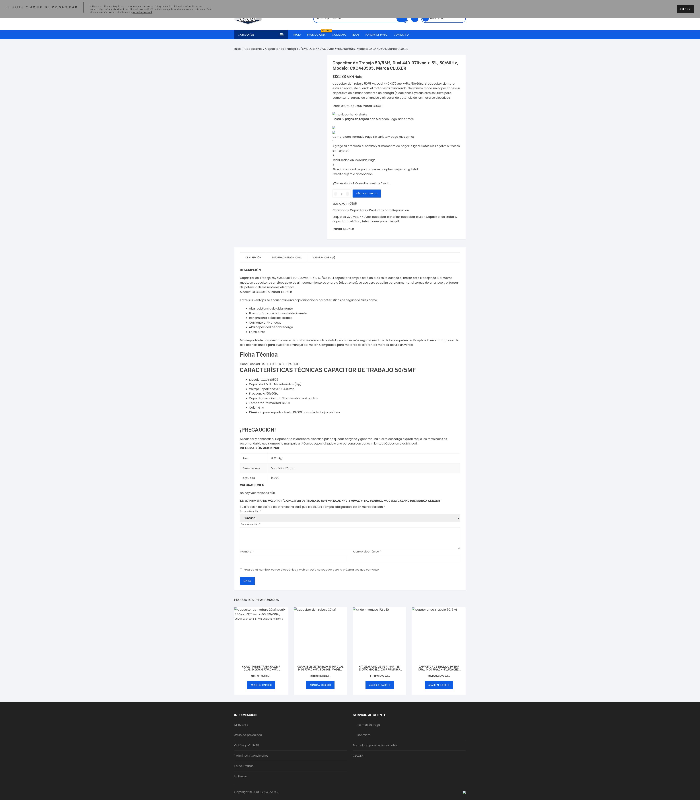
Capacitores (253, 49)
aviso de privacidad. (142, 12)
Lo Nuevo (240, 776)
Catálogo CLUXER (246, 745)
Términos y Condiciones (251, 755)
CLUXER (348, 229)
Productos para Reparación (389, 210)
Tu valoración (250, 524)
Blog (356, 34)
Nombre (246, 551)
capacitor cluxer (413, 217)
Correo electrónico (367, 551)
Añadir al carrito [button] (261, 685)
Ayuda (384, 183)
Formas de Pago (376, 34)
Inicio (297, 34)
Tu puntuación (250, 511)
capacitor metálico (346, 221)
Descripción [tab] (253, 257)
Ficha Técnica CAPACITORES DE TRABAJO (270, 364)
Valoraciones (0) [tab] (324, 257)
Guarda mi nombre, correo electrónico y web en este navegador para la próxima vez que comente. (311, 569)
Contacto (401, 34)
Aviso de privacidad (248, 735)
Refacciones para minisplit (380, 221)
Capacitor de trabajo (441, 217)
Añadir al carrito (366, 193)
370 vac (352, 217)
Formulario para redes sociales (375, 745)
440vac (365, 217)
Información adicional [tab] (287, 257)
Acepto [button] (685, 9)
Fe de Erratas (243, 766)
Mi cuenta (241, 725)
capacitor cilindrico (386, 217)
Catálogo (339, 34)
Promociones (317, 33)
